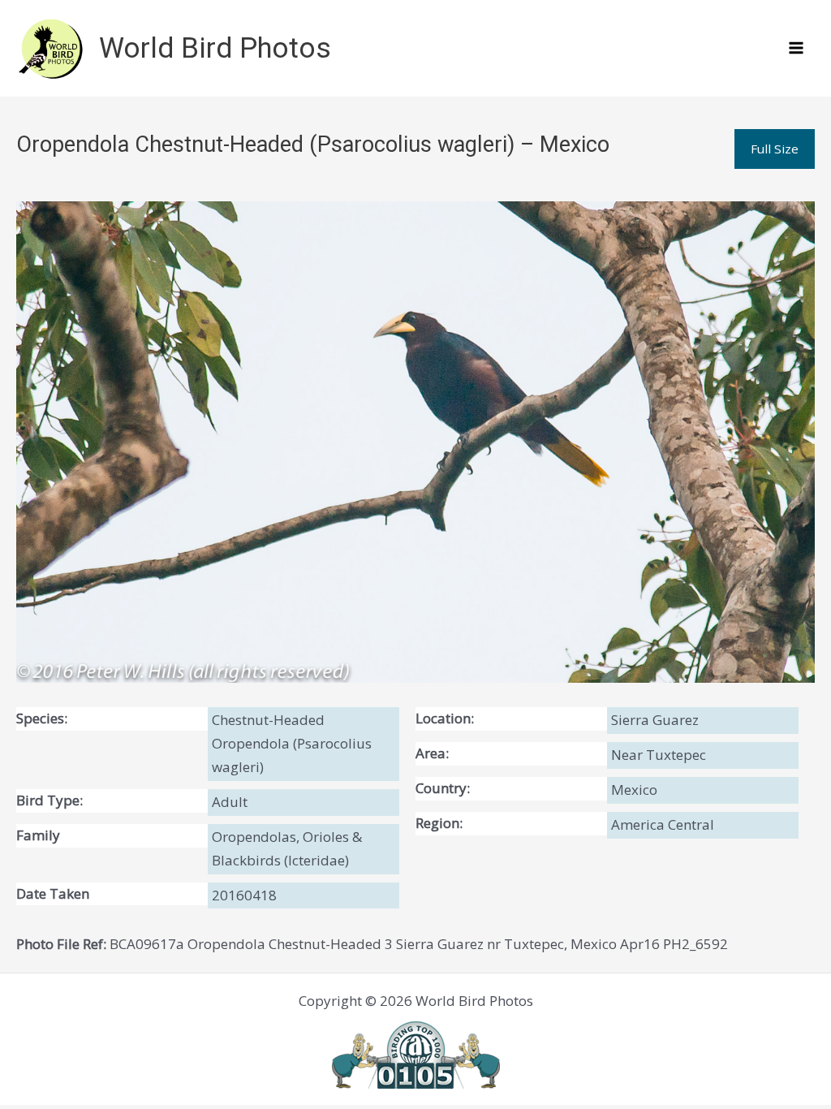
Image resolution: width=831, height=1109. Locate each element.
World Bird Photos (215, 48)
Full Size (775, 148)
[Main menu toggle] (797, 49)
